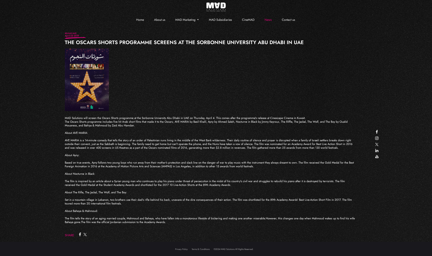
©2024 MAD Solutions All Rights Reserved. (233, 249)
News (268, 19)
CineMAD (248, 19)
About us (159, 19)
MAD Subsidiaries (220, 19)
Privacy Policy (181, 249)
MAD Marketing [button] (185, 19)
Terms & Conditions (201, 249)
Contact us (288, 19)
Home (140, 19)
